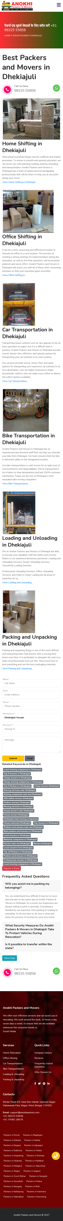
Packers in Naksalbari (14, 1196)
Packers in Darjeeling (13, 1155)
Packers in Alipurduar (35, 1165)
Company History (43, 1052)
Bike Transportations (13, 1068)
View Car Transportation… (15, 381)
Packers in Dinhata (35, 1155)
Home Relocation (12, 1052)
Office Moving (10, 1058)
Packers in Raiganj (12, 1145)
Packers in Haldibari (34, 1160)
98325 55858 (25, 90)
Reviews (38, 1058)
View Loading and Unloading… (17, 582)
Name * (6, 679)
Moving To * (8, 725)
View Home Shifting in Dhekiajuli (18, 182)
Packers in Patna (34, 1181)
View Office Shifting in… (14, 275)
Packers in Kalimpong (13, 1191)
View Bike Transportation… (16, 483)
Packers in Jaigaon (32, 1171)
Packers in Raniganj (13, 1186)
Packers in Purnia (12, 1135)
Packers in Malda (32, 1140)
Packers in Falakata (13, 1160)
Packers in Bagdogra (32, 1135)
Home (7, 35)
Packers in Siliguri (12, 1171)
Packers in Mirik (32, 1186)
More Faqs (9, 958)
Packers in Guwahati (13, 1181)
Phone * (6, 702)
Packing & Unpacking (13, 1079)
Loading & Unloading (13, 1074)
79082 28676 (15, 1119)
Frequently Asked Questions (43, 1065)
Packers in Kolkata (12, 1140)
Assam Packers (20, 35)
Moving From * (9, 714)
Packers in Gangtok (38, 1176)
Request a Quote (11, 868)
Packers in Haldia (34, 1150)
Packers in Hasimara (36, 1191)
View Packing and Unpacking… (17, 668)
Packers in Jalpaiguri (33, 1145)
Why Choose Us (42, 1072)
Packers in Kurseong (36, 1196)
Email (5, 691)
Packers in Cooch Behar (15, 1176)
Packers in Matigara (13, 1165)
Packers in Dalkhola (13, 1150)
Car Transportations (13, 1063)
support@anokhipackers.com (24, 1112)
